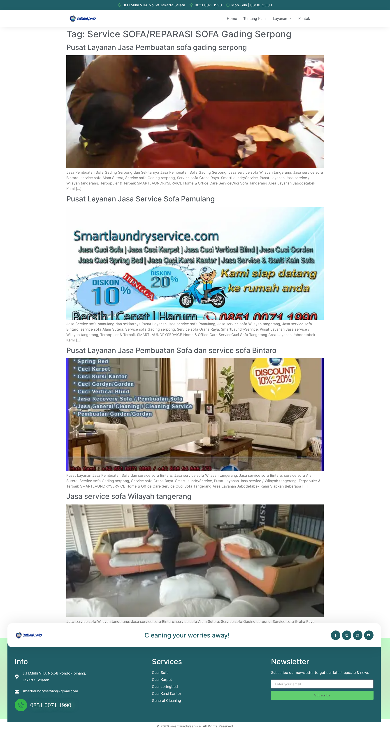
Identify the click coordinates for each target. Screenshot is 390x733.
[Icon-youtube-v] (369, 635)
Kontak (304, 18)
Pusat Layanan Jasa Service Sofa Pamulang (140, 198)
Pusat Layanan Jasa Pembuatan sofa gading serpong (156, 47)
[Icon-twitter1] (346, 635)
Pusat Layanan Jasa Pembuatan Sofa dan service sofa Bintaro (171, 350)
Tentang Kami (255, 18)
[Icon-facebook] (335, 635)
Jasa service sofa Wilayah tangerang (129, 496)
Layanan (280, 18)
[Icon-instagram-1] (357, 635)
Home (232, 18)
